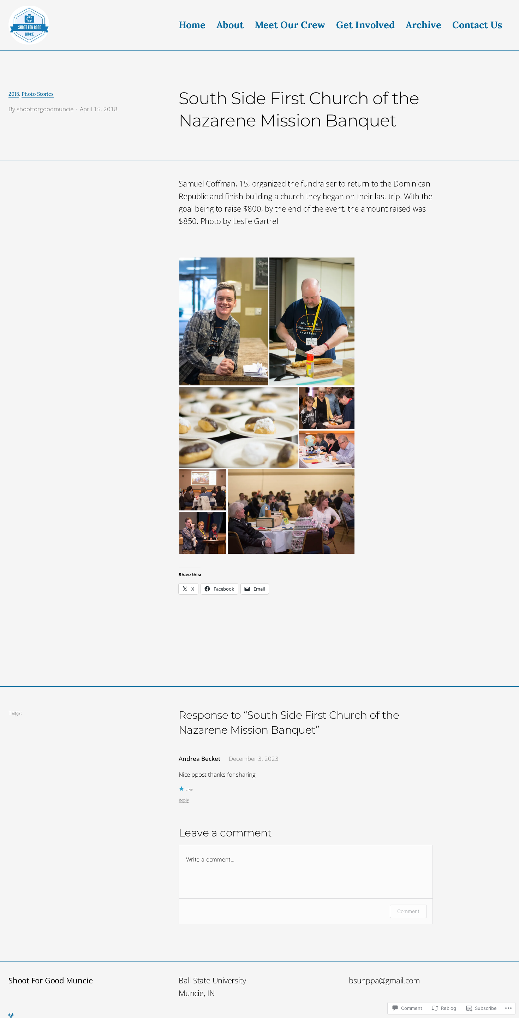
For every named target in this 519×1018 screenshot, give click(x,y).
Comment (408, 911)
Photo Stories (38, 94)
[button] (224, 321)
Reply (184, 800)
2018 (13, 94)
